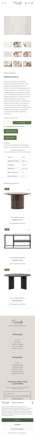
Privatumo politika (21, 432)
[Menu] (3, 3)
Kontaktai (17, 342)
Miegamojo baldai (17, 371)
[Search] (5, 3)
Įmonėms (17, 340)
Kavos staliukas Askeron (17, 298)
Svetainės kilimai (24, 147)
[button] (32, 403)
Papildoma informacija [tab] (17, 150)
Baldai (6, 147)
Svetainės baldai (13, 147)
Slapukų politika (12, 432)
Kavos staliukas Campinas (17, 257)
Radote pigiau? (10, 137)
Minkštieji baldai (17, 369)
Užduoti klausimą (10, 131)
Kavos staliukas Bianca (17, 217)
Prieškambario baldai (17, 373)
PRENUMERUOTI (17, 399)
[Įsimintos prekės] (29, 3)
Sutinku (17, 420)
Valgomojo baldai (17, 365)
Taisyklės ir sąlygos (17, 344)
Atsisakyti (17, 424)
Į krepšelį (22, 122)
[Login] (26, 3)
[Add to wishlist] (28, 189)
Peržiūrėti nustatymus (17, 429)
